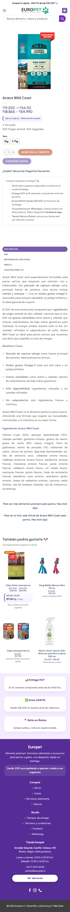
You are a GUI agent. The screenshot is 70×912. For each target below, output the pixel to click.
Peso (5, 136)
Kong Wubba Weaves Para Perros (52, 586)
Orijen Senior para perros (18, 585)
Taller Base (57, 906)
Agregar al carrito (35, 152)
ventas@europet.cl (35, 870)
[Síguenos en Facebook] (30, 890)
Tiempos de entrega (38, 817)
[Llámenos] (40, 890)
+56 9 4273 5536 (35, 867)
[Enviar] (62, 18)
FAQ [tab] (6, 254)
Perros (37, 788)
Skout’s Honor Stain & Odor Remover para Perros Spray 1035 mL (52, 653)
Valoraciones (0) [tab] (14, 270)
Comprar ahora (17, 161)
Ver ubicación (35, 878)
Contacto (38, 828)
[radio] (6, 141)
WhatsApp (38, 834)
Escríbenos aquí (53, 212)
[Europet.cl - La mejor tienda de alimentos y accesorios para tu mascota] (35, 10)
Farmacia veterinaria (37, 798)
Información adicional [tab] (17, 259)
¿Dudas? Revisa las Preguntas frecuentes (26, 171)
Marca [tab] (8, 264)
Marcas (38, 804)
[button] (4, 10)
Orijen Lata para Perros (18, 650)
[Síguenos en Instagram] (35, 890)
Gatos (37, 793)
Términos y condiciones (38, 823)
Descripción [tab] (11, 249)
